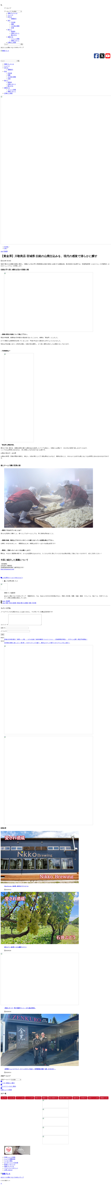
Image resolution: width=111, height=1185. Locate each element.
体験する (7, 88)
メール (4, 631)
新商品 (10, 82)
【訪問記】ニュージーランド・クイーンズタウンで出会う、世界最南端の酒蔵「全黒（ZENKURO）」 (30, 1069)
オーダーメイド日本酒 (11, 1162)
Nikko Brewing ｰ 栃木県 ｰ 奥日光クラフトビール (16, 886)
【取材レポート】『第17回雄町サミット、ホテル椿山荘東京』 (20, 1008)
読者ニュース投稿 (9, 1157)
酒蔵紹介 (10, 69)
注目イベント (93, 1098)
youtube (11, 1098)
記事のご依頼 (8, 93)
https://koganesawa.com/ (7, 569)
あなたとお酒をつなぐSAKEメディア (12, 1177)
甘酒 (9, 78)
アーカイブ (7, 11)
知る (5, 71)
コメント (4, 624)
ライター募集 (8, 1161)
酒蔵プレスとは (9, 64)
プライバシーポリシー (11, 1168)
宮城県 (8, 601)
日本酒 (10, 73)
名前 (3, 628)
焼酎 (9, 75)
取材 (7, 603)
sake (4, 601)
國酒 (44, 1098)
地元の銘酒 (12, 603)
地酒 (30, 603)
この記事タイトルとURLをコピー (12, 577)
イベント (20, 1098)
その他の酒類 (12, 77)
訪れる (6, 67)
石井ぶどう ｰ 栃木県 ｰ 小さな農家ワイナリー (15, 947)
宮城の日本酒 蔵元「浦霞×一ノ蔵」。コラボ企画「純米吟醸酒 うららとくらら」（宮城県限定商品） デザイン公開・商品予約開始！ (45, 639)
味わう (6, 80)
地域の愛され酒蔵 (22, 603)
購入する (10, 86)
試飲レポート (12, 84)
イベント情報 (12, 89)
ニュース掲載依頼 (9, 1159)
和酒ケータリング (9, 1164)
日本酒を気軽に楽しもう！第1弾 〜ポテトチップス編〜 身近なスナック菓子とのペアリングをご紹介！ (37, 642)
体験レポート (12, 91)
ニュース (7, 66)
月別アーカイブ (5, 1079)
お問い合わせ (8, 1170)
